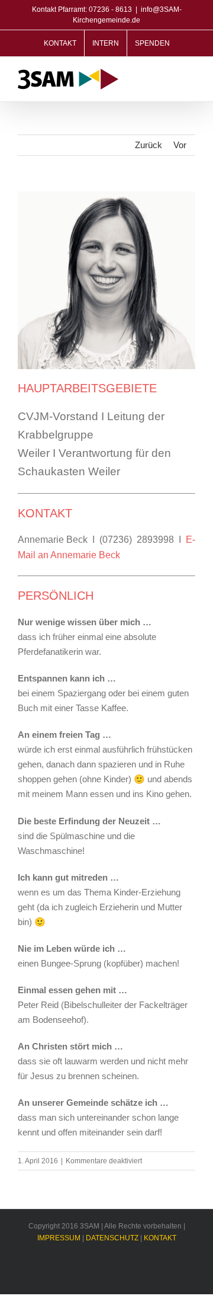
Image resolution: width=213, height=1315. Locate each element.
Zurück (148, 145)
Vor (179, 145)
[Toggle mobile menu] (190, 77)
